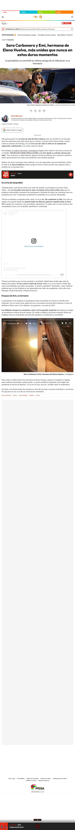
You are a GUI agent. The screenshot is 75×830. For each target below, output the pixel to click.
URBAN (59, 12)
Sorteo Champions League (27, 35)
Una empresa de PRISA (37, 787)
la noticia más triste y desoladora (25, 150)
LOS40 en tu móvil (31, 780)
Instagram (25, 754)
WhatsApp (39, 111)
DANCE (41, 12)
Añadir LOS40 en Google (14, 130)
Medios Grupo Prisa (38, 792)
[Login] (72, 17)
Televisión (10, 40)
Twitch (45, 754)
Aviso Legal (11, 778)
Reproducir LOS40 (71, 175)
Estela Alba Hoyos (16, 116)
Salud (38, 395)
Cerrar (72, 29)
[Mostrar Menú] (3, 17)
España (4, 24)
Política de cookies (46, 778)
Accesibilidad (20, 778)
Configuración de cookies (60, 778)
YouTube (33, 754)
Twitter (35, 111)
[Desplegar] (37, 820)
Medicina (31, 395)
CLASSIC (23, 12)
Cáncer (15, 395)
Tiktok (29, 754)
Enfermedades (23, 395)
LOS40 (5, 12)
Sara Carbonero (6, 395)
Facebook (31, 111)
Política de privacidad (32, 778)
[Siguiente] (72, 35)
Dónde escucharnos (43, 780)
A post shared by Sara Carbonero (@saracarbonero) (34, 274)
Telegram (44, 111)
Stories (49, 754)
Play (37, 826)
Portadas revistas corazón (47, 35)
